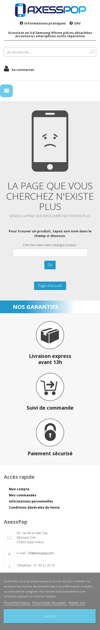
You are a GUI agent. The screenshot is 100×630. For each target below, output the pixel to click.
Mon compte (19, 489)
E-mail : (22, 553)
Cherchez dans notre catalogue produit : (50, 245)
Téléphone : (25, 565)
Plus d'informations (17, 603)
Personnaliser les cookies (49, 603)
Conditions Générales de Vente (34, 507)
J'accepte (50, 616)
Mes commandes (22, 495)
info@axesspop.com (41, 553)
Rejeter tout (77, 603)
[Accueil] (50, 10)
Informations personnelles (31, 501)
